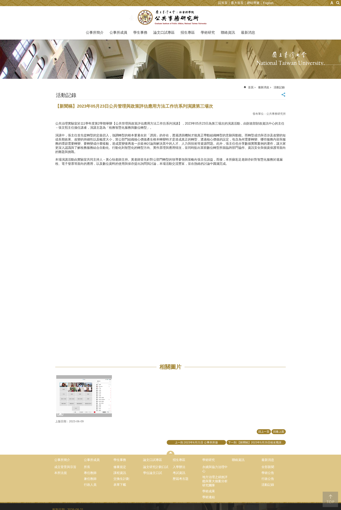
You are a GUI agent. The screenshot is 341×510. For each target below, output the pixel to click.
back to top (330, 499)
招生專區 (188, 32)
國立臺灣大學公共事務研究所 (171, 17)
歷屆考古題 (180, 478)
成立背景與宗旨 (65, 467)
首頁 (251, 87)
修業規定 (119, 467)
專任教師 (90, 473)
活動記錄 (279, 87)
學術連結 (208, 497)
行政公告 (267, 478)
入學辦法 (179, 467)
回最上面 (278, 431)
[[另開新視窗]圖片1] (84, 396)
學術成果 (208, 491)
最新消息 (248, 32)
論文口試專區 (164, 32)
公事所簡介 (95, 32)
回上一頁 (263, 431)
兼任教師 (90, 478)
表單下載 (119, 484)
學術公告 (267, 473)
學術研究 (208, 32)
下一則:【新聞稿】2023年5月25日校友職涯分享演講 (257, 442)
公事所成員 (118, 32)
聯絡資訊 (228, 32)
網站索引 (338, 3)
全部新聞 (267, 467)
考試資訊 (179, 473)
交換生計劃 (121, 478)
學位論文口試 (152, 473)
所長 (87, 467)
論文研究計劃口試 (155, 467)
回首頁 (223, 3)
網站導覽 (253, 3)
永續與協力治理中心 (215, 469)
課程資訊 (119, 473)
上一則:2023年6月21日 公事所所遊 (196, 442)
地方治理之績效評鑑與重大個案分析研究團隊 (215, 481)
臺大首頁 (237, 3)
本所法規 (60, 473)
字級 (332, 3)
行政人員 (90, 484)
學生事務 (140, 32)
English (268, 3)
